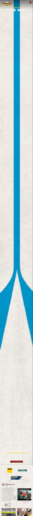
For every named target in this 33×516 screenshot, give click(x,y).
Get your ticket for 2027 (16, 461)
